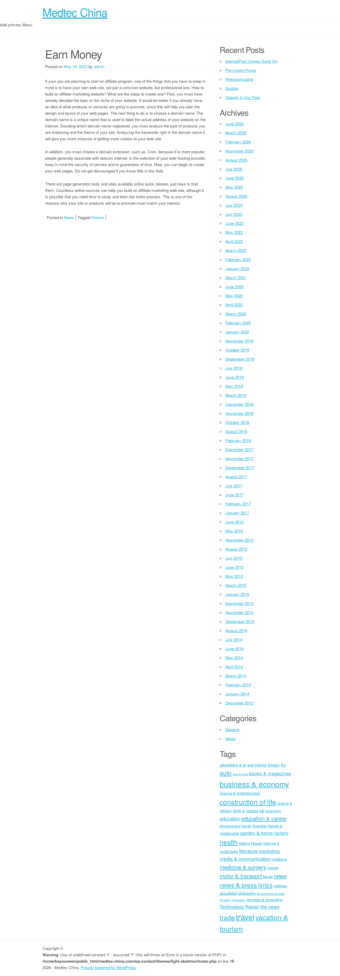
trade (227, 917)
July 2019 (234, 368)
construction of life (248, 802)
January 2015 (237, 594)
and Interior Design (263, 765)
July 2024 (234, 205)
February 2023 (238, 259)
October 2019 (237, 350)
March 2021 (236, 277)
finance (97, 217)
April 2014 (234, 666)
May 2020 (234, 295)
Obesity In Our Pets (243, 97)
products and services (270, 894)
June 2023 (235, 223)
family (247, 826)
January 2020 (237, 332)
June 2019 (235, 377)
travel (245, 916)
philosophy (247, 893)
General (232, 729)
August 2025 (236, 160)
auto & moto (240, 774)
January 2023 (237, 268)
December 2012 (239, 703)
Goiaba (232, 88)
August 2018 (236, 431)
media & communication (245, 858)
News (69, 217)
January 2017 (237, 513)
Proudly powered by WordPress (108, 967)
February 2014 (238, 684)
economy (273, 810)
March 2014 (236, 675)
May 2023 (234, 232)
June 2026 (235, 123)
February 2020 (238, 323)
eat (262, 810)
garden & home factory (264, 832)
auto (226, 772)
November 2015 (239, 540)
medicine (279, 859)
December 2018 (239, 404)
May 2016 (234, 531)
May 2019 (234, 386)
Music (268, 876)
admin (99, 66)
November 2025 (239, 151)
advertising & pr (233, 765)
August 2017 (236, 476)
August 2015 (236, 549)
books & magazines (270, 773)
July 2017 (234, 485)
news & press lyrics (246, 884)
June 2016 (235, 522)
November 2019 (239, 341)
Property (225, 900)
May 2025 (234, 187)
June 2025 (235, 178)
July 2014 (234, 639)
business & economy (254, 784)
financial (259, 826)
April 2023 (234, 241)
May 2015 (234, 576)
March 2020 (236, 313)
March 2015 (236, 585)
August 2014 (236, 630)
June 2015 (235, 567)
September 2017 (240, 467)
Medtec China (74, 12)
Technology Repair (239, 906)
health (229, 842)
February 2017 (238, 503)
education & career (264, 818)
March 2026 (236, 132)
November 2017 (239, 458)
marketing (269, 850)
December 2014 (239, 603)
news (280, 876)
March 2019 (236, 395)
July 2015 (234, 558)
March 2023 (236, 250)
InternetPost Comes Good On (251, 61)
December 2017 (239, 449)
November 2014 (239, 612)
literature (248, 850)
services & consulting (264, 899)
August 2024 (236, 196)
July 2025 (234, 169)
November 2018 (239, 413)
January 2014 (237, 694)
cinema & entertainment (240, 793)
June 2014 (235, 648)
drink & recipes (245, 810)
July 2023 (234, 214)
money (273, 867)
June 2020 (235, 286)
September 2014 (240, 621)
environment (230, 826)
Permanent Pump (241, 70)
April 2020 (234, 304)
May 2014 (234, 657)
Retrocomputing (239, 79)
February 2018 (238, 440)
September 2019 (240, 359)
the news (269, 906)
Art (283, 765)
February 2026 (238, 142)
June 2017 (235, 494)
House (256, 843)
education (230, 818)
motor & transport (241, 876)
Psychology (239, 900)
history (244, 843)
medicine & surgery (243, 867)
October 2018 (237, 422)
